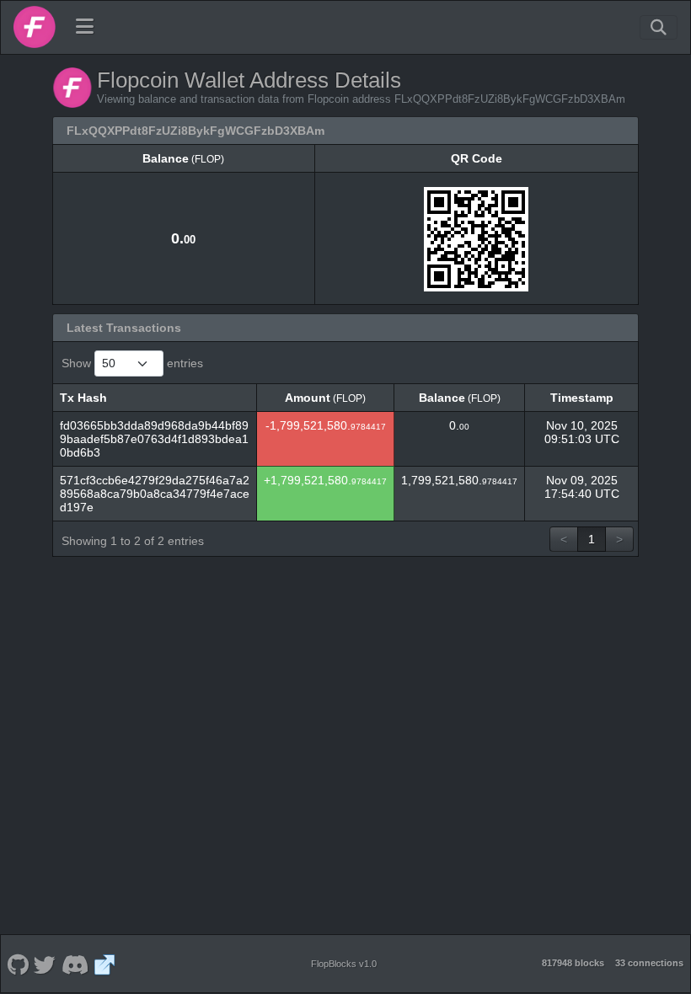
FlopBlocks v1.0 (344, 964)
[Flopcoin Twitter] (45, 963)
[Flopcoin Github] (17, 963)
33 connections (649, 963)
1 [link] (591, 539)
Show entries (132, 363)
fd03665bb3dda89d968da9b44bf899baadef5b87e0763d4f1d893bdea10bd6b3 (154, 439)
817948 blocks (573, 963)
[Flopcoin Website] (105, 963)
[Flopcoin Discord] (74, 963)
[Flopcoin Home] (34, 27)
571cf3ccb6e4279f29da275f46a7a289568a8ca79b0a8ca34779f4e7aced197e (154, 493)
